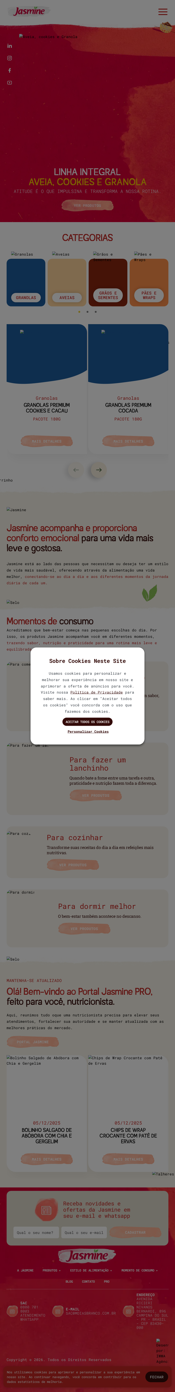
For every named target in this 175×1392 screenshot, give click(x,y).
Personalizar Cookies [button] (88, 731)
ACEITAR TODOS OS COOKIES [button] (87, 721)
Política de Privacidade (96, 692)
